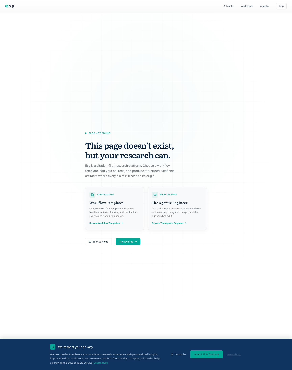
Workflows (247, 6)
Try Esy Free (126, 241)
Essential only (234, 354)
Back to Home (100, 241)
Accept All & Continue (206, 354)
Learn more (101, 362)
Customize (180, 354)
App (281, 6)
